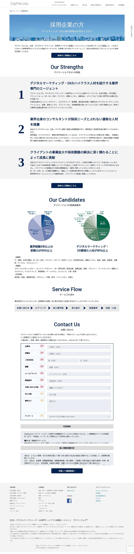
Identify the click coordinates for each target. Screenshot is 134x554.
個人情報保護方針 (101, 495)
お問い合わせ (71, 490)
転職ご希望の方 (96, 5)
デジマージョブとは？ (59, 5)
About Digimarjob (59, 2)
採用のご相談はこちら (67, 55)
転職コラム (74, 5)
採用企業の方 (109, 5)
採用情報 (121, 5)
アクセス (98, 498)
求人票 (84, 5)
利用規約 (98, 493)
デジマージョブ (22, 546)
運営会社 (98, 501)
